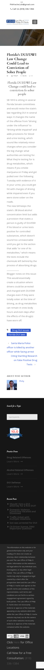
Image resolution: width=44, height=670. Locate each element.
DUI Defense (14, 482)
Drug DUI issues (20, 330)
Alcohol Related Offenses (20, 470)
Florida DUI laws (16, 334)
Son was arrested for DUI (23, 522)
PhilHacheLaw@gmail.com (22, 4)
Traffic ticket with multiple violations (20, 518)
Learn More (13, 461)
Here (17, 642)
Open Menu (34, 22)
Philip (16, 76)
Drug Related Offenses (19, 457)
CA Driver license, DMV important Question (22, 527)
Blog (25, 76)
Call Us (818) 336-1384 (23, 9)
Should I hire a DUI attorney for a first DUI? (23, 504)
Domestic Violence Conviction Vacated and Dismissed (23, 511)
